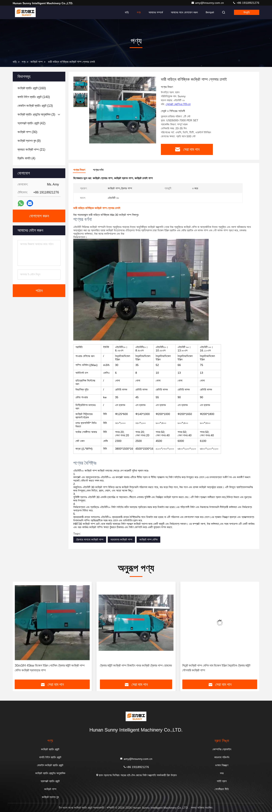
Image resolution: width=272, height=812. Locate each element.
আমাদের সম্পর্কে (156, 12)
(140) (34, 97)
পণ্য (139, 12)
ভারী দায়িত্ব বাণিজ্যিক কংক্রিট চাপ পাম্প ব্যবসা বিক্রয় (220, 665)
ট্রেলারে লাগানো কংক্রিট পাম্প (89, 539)
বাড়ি (127, 12)
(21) (31, 149)
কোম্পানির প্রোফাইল (221, 749)
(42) (31, 123)
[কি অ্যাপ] (21, 203)
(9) (29, 140)
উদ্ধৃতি (247, 12)
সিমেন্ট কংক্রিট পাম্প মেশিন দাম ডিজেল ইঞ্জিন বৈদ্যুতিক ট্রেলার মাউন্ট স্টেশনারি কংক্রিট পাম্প (133, 668)
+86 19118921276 (247, 2)
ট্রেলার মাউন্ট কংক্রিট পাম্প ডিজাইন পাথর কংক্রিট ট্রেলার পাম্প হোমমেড (52, 665)
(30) (27, 132)
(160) (32, 88)
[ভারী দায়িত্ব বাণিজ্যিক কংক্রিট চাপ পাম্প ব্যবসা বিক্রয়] (219, 623)
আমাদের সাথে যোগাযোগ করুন (184, 12)
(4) (26, 158)
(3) (36, 114)
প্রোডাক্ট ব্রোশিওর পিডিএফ (178, 104)
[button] (20, 632)
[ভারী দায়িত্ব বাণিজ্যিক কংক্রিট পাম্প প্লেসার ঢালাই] (122, 109)
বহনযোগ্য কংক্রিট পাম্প (121, 539)
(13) (35, 105)
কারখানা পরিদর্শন (221, 757)
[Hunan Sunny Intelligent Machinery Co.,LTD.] (25, 12)
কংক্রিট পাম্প (36, 61)
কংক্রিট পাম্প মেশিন (148, 539)
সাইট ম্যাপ (222, 781)
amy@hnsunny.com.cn (210, 2)
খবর (222, 773)
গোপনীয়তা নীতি (222, 789)
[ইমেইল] (29, 203)
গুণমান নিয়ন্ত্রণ (221, 765)
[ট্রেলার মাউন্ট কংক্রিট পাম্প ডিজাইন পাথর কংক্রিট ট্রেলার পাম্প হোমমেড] (52, 623)
